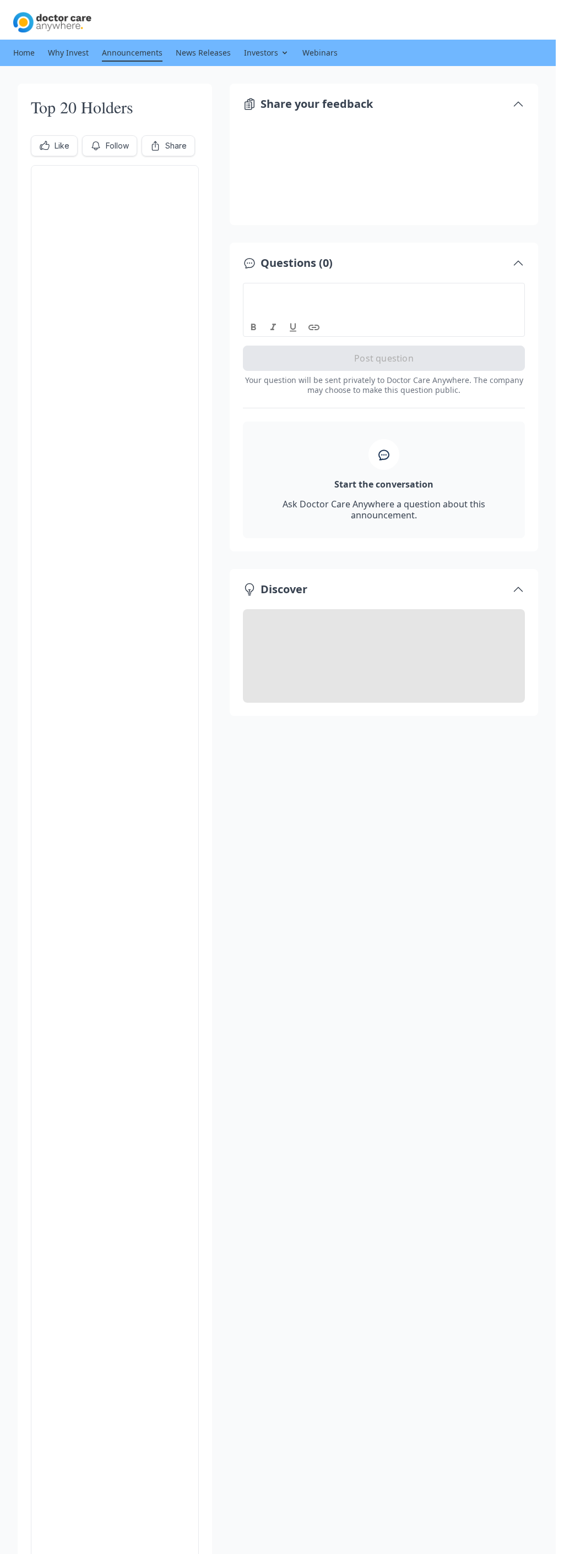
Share (176, 145)
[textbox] (384, 293)
